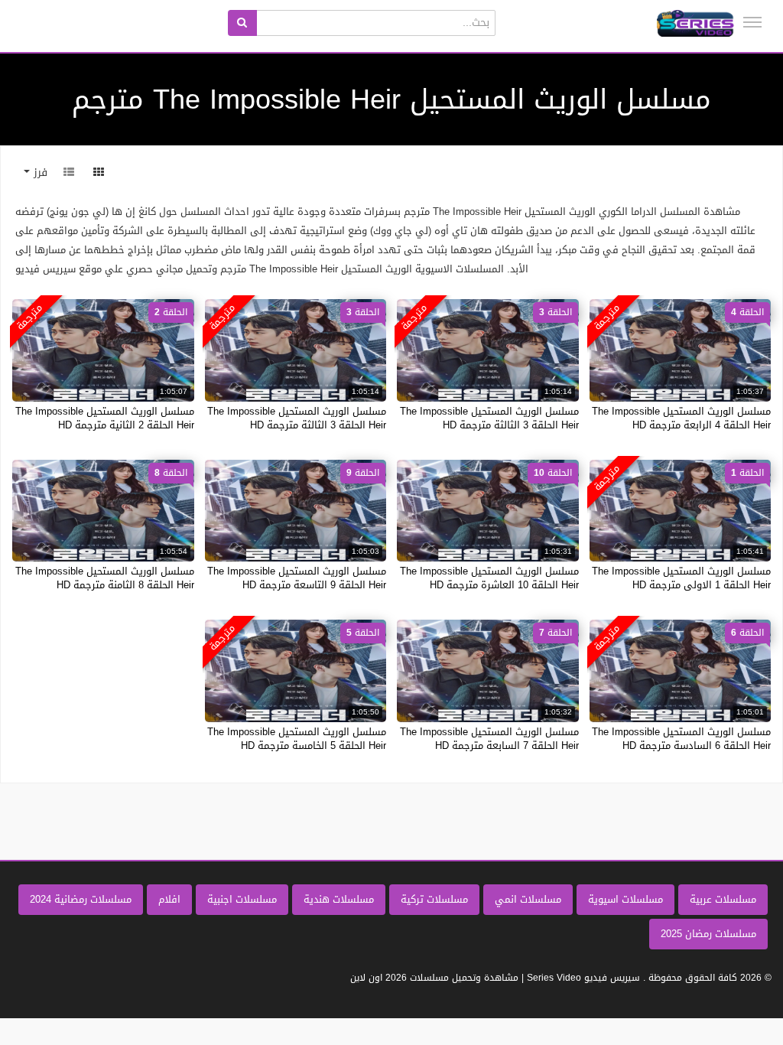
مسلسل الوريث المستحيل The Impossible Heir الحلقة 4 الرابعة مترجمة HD (681, 418)
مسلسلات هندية (339, 899)
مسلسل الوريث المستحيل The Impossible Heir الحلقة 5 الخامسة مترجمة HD (296, 738)
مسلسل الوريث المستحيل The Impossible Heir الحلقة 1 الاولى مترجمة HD (681, 578)
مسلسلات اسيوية (625, 899)
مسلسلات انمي (528, 899)
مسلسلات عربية (723, 899)
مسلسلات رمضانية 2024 (81, 899)
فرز (38, 172)
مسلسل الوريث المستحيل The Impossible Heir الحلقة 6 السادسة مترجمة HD (681, 738)
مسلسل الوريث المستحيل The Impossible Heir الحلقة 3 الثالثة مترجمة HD (489, 418)
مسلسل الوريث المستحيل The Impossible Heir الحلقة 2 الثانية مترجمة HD (104, 418)
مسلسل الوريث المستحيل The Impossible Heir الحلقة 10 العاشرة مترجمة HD (489, 578)
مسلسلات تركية (434, 899)
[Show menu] (752, 22)
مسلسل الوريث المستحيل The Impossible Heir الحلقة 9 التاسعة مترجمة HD (296, 578)
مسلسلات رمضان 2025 (708, 933)
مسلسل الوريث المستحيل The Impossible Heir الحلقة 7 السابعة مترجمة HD (489, 738)
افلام (169, 899)
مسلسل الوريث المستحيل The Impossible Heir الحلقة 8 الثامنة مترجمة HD (104, 578)
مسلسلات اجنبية (242, 899)
